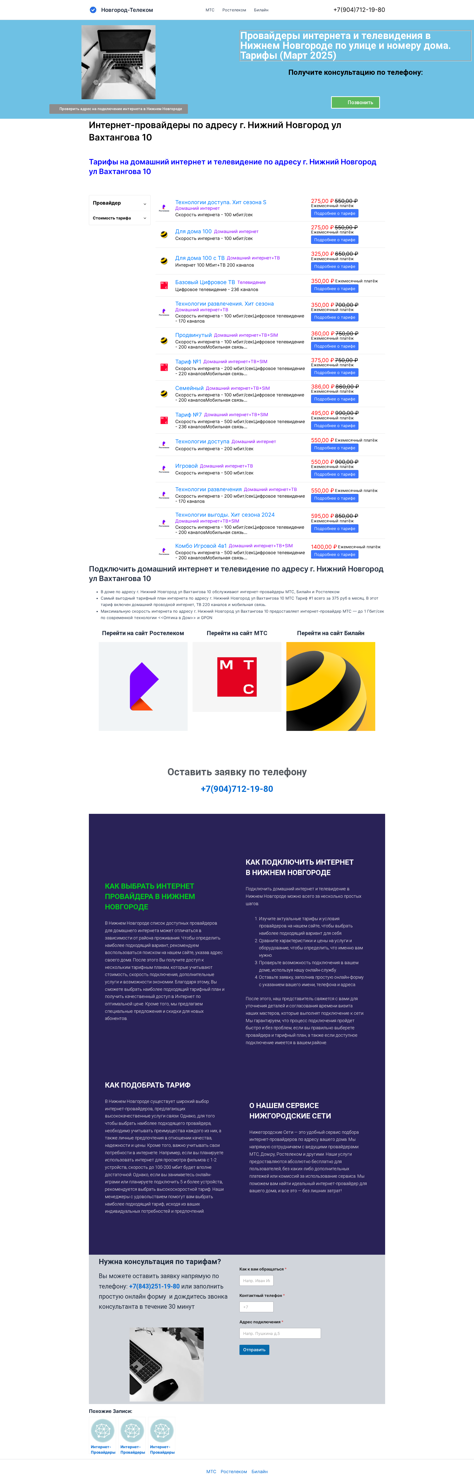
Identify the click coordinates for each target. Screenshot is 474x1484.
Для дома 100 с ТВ (200, 258)
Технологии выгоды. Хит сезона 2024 (225, 514)
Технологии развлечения (208, 489)
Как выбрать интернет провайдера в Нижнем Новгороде (150, 896)
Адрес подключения (261, 1322)
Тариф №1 (188, 361)
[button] (165, 896)
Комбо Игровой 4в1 (201, 546)
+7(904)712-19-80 (359, 9)
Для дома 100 (193, 231)
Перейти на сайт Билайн (330, 633)
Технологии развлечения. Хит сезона (224, 303)
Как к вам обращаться (263, 1269)
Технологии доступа (202, 441)
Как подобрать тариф (148, 1085)
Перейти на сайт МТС (237, 633)
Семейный (189, 388)
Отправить (254, 1349)
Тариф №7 (188, 414)
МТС (210, 9)
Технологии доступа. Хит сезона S (220, 202)
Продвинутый (193, 335)
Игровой (186, 466)
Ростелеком (234, 9)
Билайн (261, 9)
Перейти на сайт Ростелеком (143, 633)
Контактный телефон (262, 1295)
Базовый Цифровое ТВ (205, 282)
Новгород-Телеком (127, 10)
